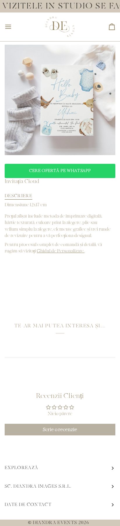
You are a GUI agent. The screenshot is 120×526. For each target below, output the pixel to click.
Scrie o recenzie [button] (60, 429)
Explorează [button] (21, 467)
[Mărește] (15, 144)
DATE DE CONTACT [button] (28, 504)
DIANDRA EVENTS (55, 522)
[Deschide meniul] (13, 26)
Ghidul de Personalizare (60, 251)
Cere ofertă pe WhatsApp (60, 170)
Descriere (18, 195)
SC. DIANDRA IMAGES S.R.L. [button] (38, 486)
